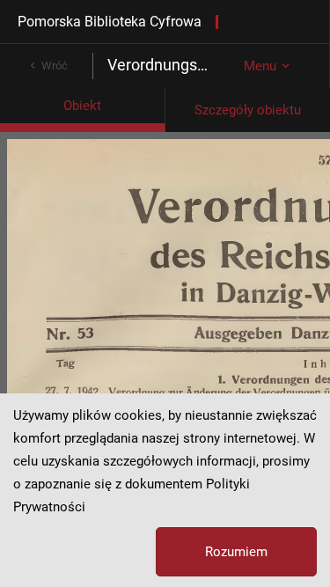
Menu (260, 66)
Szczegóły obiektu (247, 110)
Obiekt (82, 106)
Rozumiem (236, 552)
